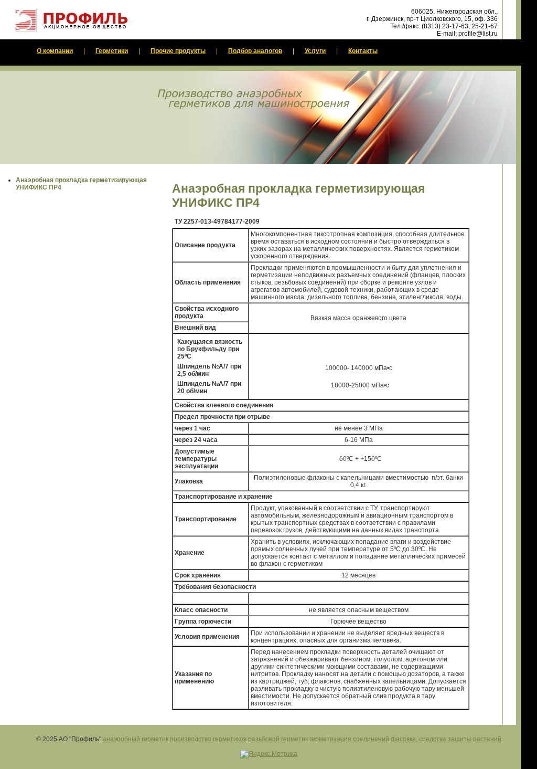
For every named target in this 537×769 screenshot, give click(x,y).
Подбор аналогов (255, 51)
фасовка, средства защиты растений (446, 739)
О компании (55, 51)
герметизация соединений (349, 739)
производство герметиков (208, 739)
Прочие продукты (178, 51)
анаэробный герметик (135, 739)
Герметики (111, 51)
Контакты (363, 51)
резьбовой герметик (278, 739)
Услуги (315, 51)
